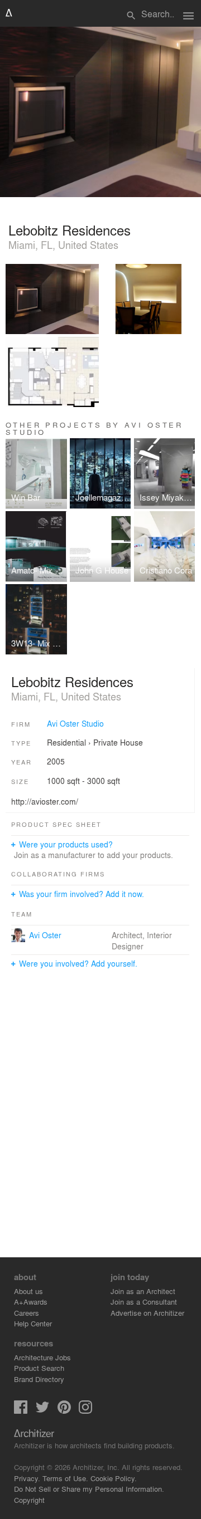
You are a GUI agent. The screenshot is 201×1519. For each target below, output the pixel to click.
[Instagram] (85, 1410)
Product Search (39, 1368)
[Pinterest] (64, 1410)
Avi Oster (45, 934)
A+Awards (30, 1301)
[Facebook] (20, 1410)
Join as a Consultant (144, 1301)
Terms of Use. (65, 1478)
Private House (118, 742)
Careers (26, 1312)
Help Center (33, 1323)
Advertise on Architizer (147, 1312)
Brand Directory (39, 1379)
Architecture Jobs (42, 1357)
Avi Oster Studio (75, 723)
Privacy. (27, 1478)
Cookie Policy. (113, 1478)
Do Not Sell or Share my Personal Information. (89, 1488)
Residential (66, 742)
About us (28, 1291)
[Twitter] (42, 1410)
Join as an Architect (143, 1291)
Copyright (29, 1499)
